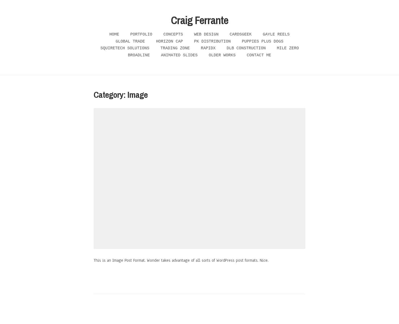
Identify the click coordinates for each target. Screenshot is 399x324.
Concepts (173, 34)
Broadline (139, 55)
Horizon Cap (169, 41)
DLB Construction (246, 48)
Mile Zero (288, 48)
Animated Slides (179, 55)
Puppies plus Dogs (262, 41)
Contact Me (259, 55)
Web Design (206, 34)
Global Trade (130, 41)
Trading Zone (175, 48)
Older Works (222, 55)
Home (114, 34)
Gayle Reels (276, 34)
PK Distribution (212, 41)
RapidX (208, 48)
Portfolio (141, 34)
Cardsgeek (241, 34)
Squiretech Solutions (124, 48)
